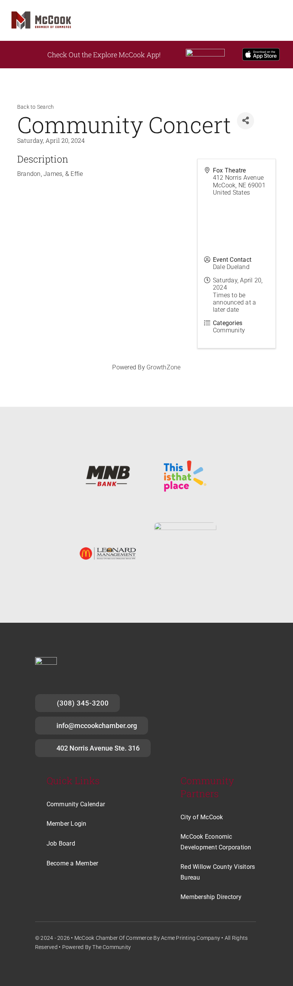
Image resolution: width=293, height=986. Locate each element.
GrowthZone (163, 367)
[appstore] (261, 51)
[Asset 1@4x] (41, 14)
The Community (111, 947)
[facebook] (38, 967)
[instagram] (52, 967)
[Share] (245, 120)
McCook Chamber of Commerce (113, 938)
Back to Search (35, 107)
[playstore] (205, 51)
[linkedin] (66, 967)
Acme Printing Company (190, 938)
